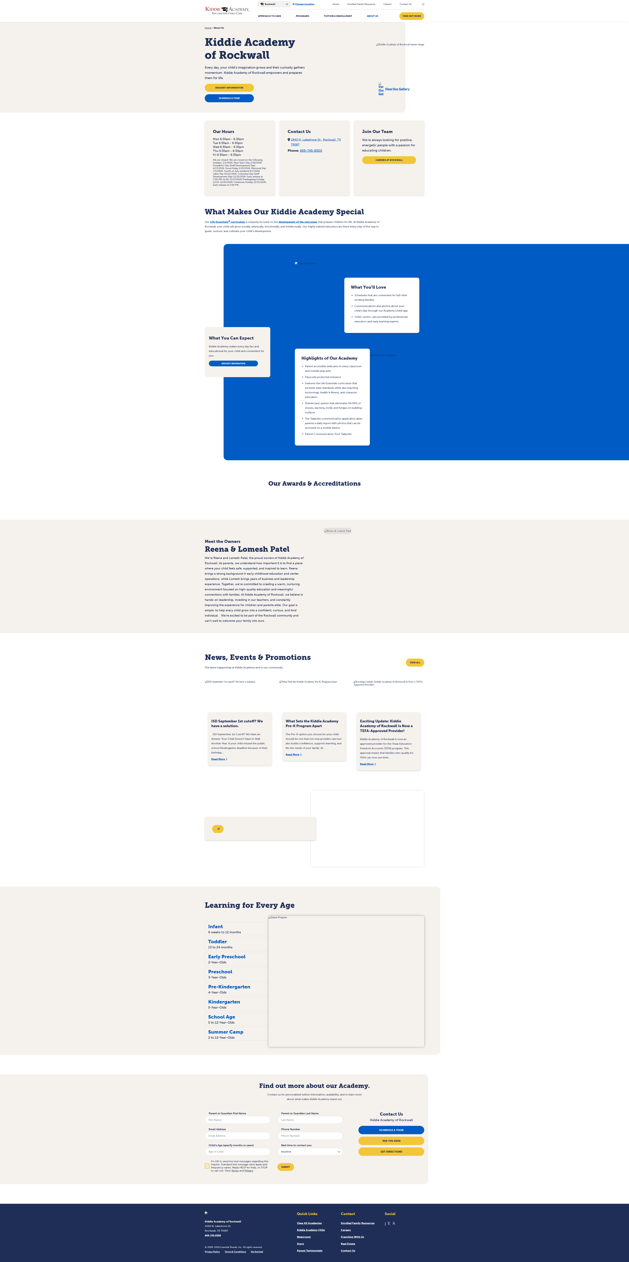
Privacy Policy (212, 1251)
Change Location (304, 4)
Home (336, 4)
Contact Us (405, 4)
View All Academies (309, 1223)
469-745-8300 (311, 150)
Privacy (249, 1170)
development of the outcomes (298, 222)
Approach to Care (269, 16)
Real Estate (348, 1243)
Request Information (229, 87)
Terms (235, 1170)
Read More (218, 759)
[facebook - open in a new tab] (385, 1223)
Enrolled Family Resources (361, 4)
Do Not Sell (257, 1251)
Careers (387, 4)
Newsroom (304, 1236)
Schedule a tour (229, 98)
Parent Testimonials (310, 1250)
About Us (372, 16)
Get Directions (391, 1151)
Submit (285, 1167)
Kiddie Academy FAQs (311, 1230)
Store (300, 1243)
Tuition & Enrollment (338, 16)
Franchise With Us (352, 1236)
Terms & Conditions (235, 1251)
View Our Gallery (397, 89)
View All (415, 662)
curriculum (227, 222)
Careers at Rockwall (389, 160)
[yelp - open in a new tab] (389, 1223)
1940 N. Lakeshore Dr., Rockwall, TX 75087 (316, 142)
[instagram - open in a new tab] (393, 1223)
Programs (302, 16)
